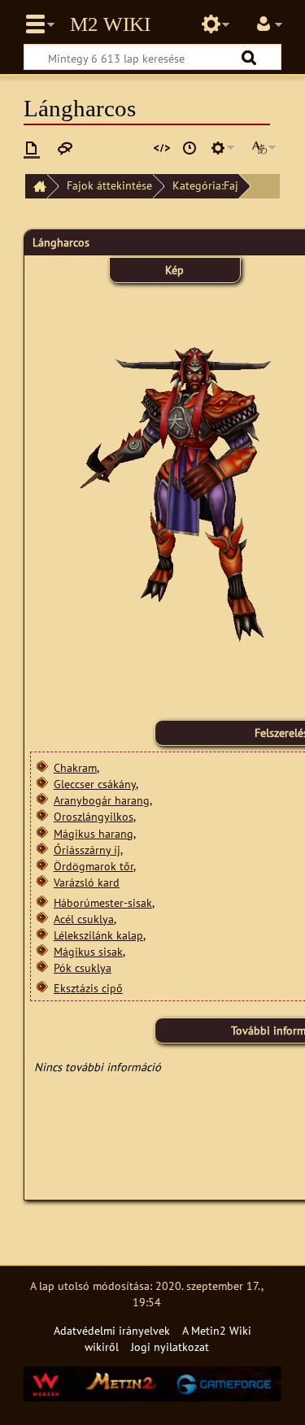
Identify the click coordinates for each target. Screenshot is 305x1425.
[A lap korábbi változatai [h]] (189, 148)
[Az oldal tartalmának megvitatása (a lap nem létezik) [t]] (65, 148)
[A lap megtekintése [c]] (32, 148)
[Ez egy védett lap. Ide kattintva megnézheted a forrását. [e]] (162, 148)
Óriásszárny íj (87, 849)
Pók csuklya (82, 967)
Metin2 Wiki (110, 24)
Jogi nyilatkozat (170, 1346)
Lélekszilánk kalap (98, 935)
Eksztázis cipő (88, 988)
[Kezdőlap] (35, 186)
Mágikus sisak (88, 951)
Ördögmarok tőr (93, 866)
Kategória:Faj (205, 185)
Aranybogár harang (102, 800)
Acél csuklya (84, 918)
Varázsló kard (87, 882)
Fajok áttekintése (109, 185)
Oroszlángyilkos (93, 816)
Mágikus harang (93, 833)
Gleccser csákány (95, 783)
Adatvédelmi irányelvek (112, 1330)
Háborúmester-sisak (103, 902)
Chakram (75, 767)
